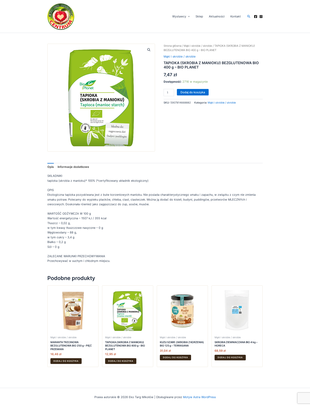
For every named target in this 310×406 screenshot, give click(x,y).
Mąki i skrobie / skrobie (198, 45)
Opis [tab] (50, 167)
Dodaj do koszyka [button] (66, 361)
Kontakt (235, 16)
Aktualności (217, 16)
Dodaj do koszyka (192, 92)
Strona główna (172, 45)
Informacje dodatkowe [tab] (73, 167)
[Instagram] (261, 16)
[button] (188, 16)
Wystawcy (179, 16)
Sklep (199, 16)
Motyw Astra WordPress (199, 397)
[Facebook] (255, 16)
